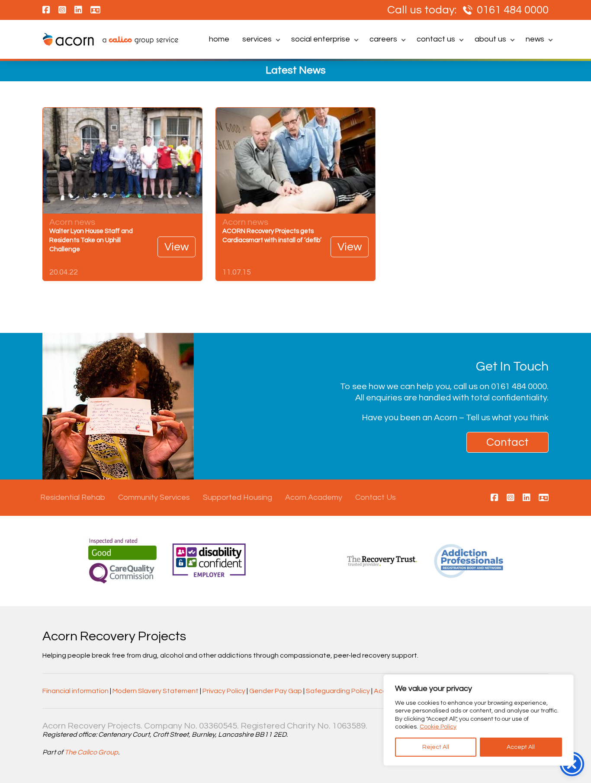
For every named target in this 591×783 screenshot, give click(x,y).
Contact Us (436, 39)
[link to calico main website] (136, 41)
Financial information (75, 690)
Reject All (435, 747)
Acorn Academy (313, 497)
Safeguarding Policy (338, 690)
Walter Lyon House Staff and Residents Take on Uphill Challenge (91, 240)
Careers (383, 39)
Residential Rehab (72, 497)
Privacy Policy (223, 690)
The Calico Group (91, 752)
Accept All (521, 747)
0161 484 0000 (513, 10)
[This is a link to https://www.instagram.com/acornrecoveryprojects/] (510, 498)
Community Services (154, 497)
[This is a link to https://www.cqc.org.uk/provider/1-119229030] (544, 498)
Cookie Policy (438, 727)
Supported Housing (237, 497)
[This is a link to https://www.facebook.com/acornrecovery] (494, 498)
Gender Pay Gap (275, 690)
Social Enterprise (320, 39)
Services (257, 39)
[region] (478, 720)
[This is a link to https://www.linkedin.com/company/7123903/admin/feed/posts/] (526, 498)
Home (219, 39)
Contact (507, 442)
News (535, 39)
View (176, 246)
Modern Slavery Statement (155, 690)
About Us (490, 39)
